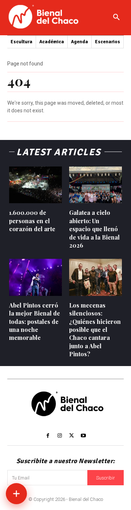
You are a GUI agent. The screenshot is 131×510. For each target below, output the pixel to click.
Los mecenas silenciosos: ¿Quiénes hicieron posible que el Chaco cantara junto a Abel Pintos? (95, 329)
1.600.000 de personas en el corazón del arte (32, 221)
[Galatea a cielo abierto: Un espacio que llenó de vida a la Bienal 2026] (95, 185)
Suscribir (105, 478)
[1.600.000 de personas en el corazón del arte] (35, 185)
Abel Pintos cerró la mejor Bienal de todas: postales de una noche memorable (34, 321)
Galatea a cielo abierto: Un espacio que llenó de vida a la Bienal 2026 (94, 229)
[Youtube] (83, 436)
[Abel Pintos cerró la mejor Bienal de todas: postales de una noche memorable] (35, 277)
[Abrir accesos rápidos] (16, 493)
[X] (71, 436)
